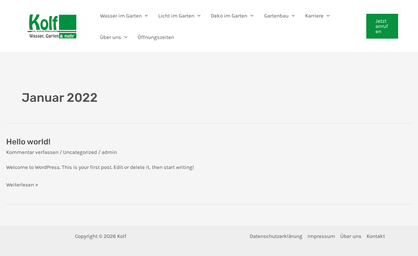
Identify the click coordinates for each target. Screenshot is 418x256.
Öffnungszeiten (156, 37)
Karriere (314, 16)
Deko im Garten (229, 16)
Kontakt (376, 236)
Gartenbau (276, 16)
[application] (145, 15)
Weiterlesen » (22, 185)
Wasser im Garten (121, 16)
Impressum (321, 236)
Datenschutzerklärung (276, 236)
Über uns (110, 37)
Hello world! (28, 142)
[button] (382, 26)
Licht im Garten (176, 16)
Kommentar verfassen (32, 152)
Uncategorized (80, 152)
